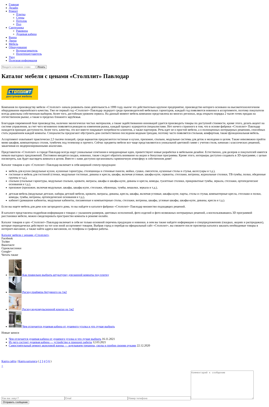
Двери (13, 40)
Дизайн (13, 7)
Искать (41, 67)
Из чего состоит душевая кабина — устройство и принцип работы (50, 342)
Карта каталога (27, 361)
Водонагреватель (27, 50)
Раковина (22, 30)
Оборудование (18, 47)
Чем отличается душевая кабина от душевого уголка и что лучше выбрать (55, 338)
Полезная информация (23, 60)
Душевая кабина (26, 34)
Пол (18, 24)
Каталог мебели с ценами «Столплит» (25, 235)
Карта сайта (8, 361)
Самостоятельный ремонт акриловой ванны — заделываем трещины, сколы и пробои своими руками (72, 345)
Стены (20, 17)
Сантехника (16, 27)
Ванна (13, 37)
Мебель (13, 44)
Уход (12, 57)
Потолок (21, 20)
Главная (14, 4)
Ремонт (13, 11)
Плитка (20, 14)
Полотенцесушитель (29, 53)
